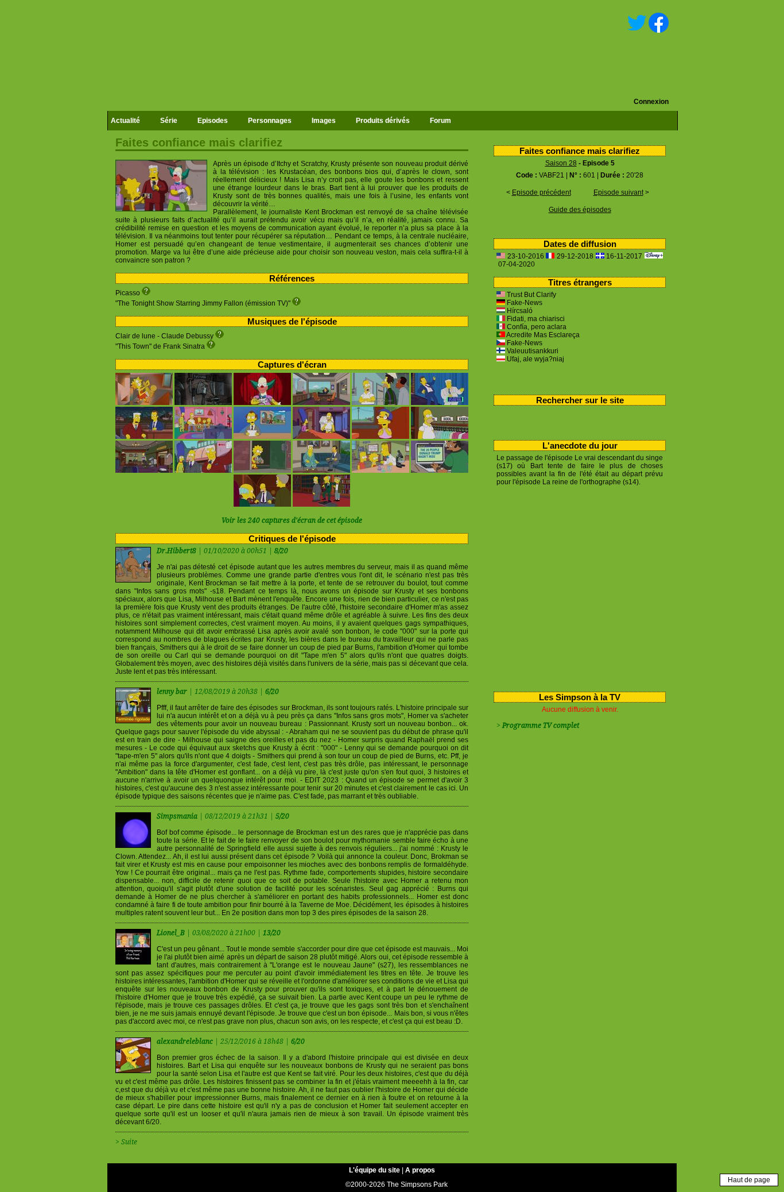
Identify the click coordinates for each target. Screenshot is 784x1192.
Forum (440, 121)
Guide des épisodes (580, 210)
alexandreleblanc (186, 1041)
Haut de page (749, 1180)
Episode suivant (618, 192)
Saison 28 (561, 163)
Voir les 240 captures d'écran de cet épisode (292, 520)
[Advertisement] (575, 586)
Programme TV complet (540, 726)
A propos (420, 1170)
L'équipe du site (374, 1170)
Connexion (651, 102)
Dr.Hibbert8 (177, 551)
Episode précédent (541, 192)
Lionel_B (172, 933)
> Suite (126, 1142)
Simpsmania (178, 816)
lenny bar (173, 692)
